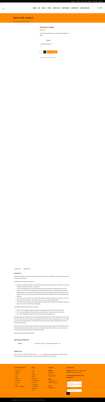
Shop (17, 21)
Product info (18, 380)
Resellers (17, 382)
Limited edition (84, 8)
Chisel (49, 8)
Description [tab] (17, 268)
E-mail (68, 388)
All (55, 57)
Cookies (33, 400)
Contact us (17, 378)
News (16, 374)
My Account (18, 370)
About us (17, 372)
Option (48, 40)
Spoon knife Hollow (25, 290)
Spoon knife (51, 57)
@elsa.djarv (83, 370)
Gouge (44, 8)
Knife (34, 8)
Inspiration (74, 8)
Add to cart (52, 52)
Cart (16, 384)
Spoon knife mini (22, 298)
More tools (56, 8)
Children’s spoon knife (24, 302)
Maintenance (66, 8)
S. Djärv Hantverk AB (76, 372)
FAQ (16, 376)
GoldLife (43, 400)
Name (68, 380)
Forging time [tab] (26, 268)
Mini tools (34, 382)
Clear (41, 46)
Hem (14, 21)
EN (95, 8)
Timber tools (35, 384)
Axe (39, 8)
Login (74, 1)
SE (91, 8)
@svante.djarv (75, 370)
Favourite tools (35, 380)
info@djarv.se (51, 387)
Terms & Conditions (19, 386)
